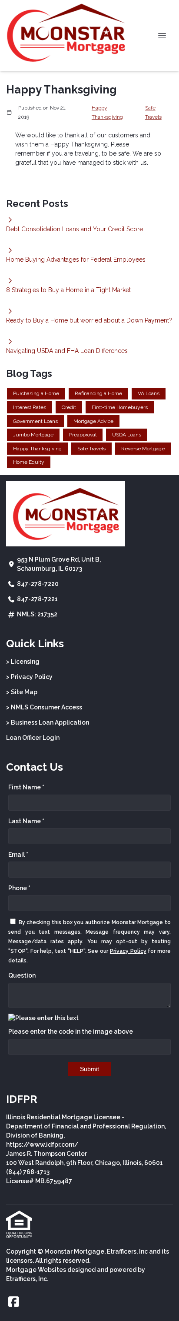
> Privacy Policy (29, 676)
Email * (18, 854)
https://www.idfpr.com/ (42, 1144)
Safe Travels (153, 112)
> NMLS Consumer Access (44, 707)
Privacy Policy (128, 951)
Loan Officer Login (33, 737)
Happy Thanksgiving (107, 112)
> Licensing (23, 661)
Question (22, 975)
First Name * (26, 787)
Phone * (19, 888)
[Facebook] (13, 1302)
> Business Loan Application (47, 722)
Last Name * (26, 821)
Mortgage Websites (36, 1269)
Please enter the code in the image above (70, 1031)
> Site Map (21, 692)
